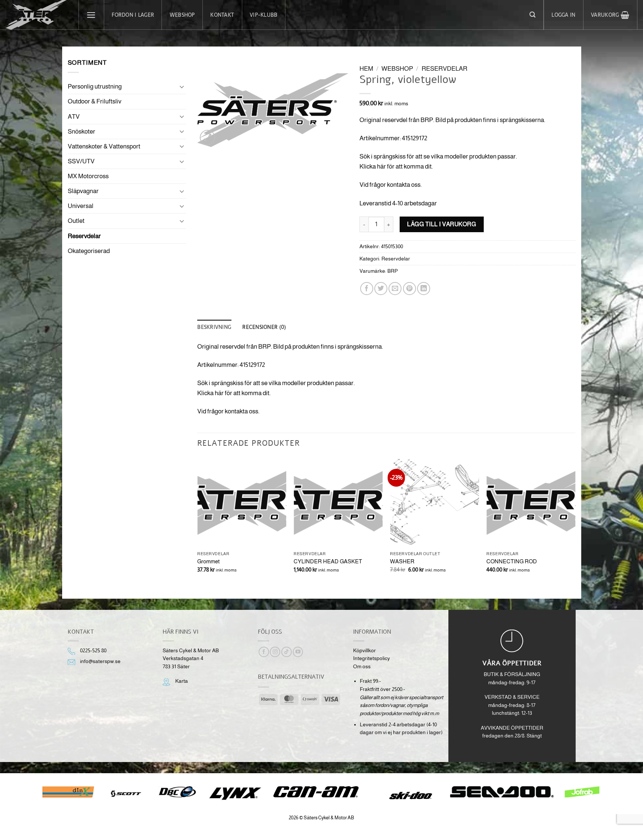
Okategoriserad (89, 251)
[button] (91, 15)
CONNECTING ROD (511, 561)
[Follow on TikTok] (286, 652)
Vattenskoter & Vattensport (104, 146)
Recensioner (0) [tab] (264, 327)
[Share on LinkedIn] (423, 288)
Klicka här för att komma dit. (396, 166)
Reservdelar (84, 236)
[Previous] (197, 522)
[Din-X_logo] (68, 792)
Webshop (182, 15)
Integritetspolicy (371, 658)
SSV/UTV (81, 161)
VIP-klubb (263, 15)
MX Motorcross (88, 176)
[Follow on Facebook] (264, 652)
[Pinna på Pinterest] (409, 288)
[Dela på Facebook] (366, 288)
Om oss (362, 666)
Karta (181, 681)
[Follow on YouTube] (298, 652)
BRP (392, 271)
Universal (80, 205)
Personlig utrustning (95, 86)
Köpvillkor (364, 650)
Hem (366, 68)
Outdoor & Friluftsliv (94, 101)
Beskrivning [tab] (214, 327)
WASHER (402, 561)
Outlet (76, 220)
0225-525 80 (93, 650)
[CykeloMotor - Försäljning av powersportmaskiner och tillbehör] (36, 15)
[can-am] (321, 792)
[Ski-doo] (410, 795)
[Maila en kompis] (395, 288)
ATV (74, 116)
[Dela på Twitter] (380, 288)
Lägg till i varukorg (441, 224)
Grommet (208, 561)
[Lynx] (235, 794)
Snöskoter (81, 131)
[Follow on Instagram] (275, 652)
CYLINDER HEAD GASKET (328, 561)
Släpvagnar (83, 191)
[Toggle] (181, 87)
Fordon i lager (133, 15)
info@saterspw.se (100, 661)
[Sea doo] (502, 792)
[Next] (575, 522)
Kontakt (222, 15)
